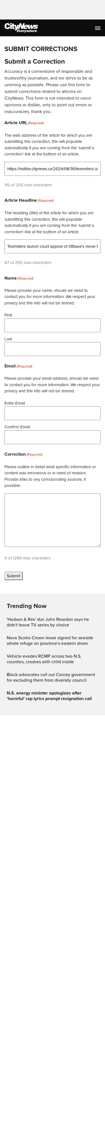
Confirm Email (17, 426)
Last (8, 339)
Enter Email (14, 403)
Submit (13, 576)
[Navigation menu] (98, 28)
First (8, 315)
